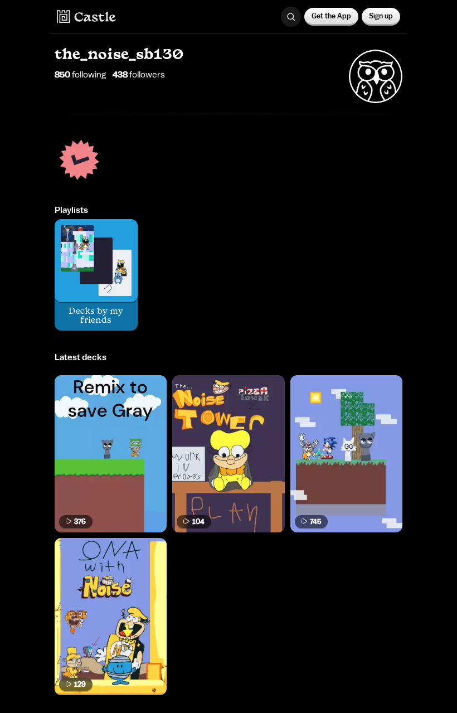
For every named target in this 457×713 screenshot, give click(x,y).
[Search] (291, 17)
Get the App (331, 16)
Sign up (381, 16)
